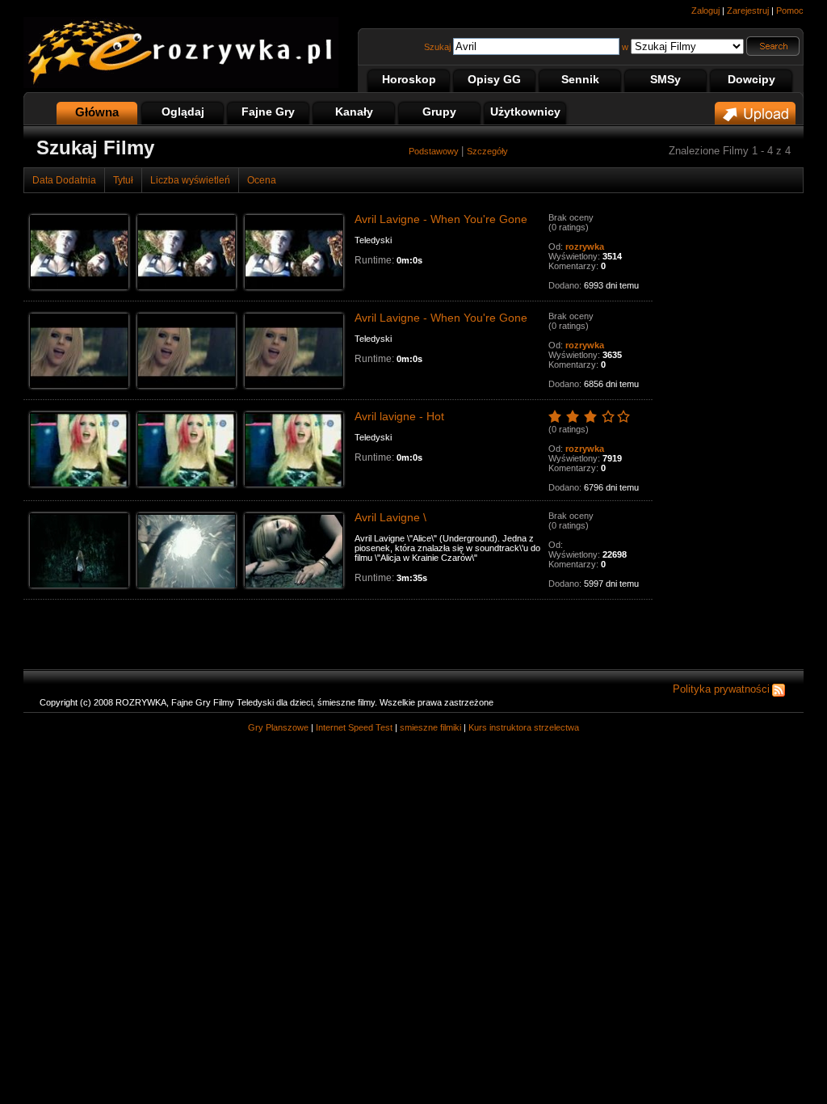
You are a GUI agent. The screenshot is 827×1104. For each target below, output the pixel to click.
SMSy (665, 79)
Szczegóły (487, 151)
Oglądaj (183, 111)
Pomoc (790, 10)
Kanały (354, 111)
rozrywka (584, 246)
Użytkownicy (525, 111)
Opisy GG (494, 79)
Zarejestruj (748, 10)
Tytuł (123, 180)
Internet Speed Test (354, 727)
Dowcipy (751, 79)
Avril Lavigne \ (390, 517)
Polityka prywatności (721, 689)
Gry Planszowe (278, 727)
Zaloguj (705, 10)
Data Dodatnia (64, 180)
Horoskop (409, 79)
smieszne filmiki (430, 727)
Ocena (261, 180)
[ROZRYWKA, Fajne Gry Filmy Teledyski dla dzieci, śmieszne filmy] (180, 85)
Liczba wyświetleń (190, 180)
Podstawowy (435, 151)
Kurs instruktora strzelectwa (523, 727)
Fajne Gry (268, 111)
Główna (97, 112)
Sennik (580, 79)
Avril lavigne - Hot (399, 416)
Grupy (439, 111)
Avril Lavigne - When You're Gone (441, 219)
